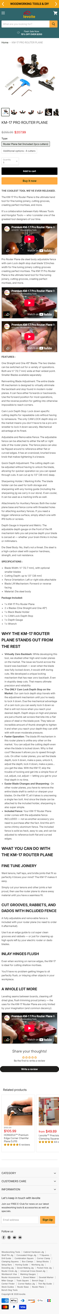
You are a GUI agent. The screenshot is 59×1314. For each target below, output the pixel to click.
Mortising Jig (37, 1264)
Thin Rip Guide (45, 1283)
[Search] (53, 24)
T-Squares (44, 1255)
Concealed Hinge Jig (26, 1255)
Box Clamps (27, 1261)
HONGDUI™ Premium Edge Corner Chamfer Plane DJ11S (16, 1138)
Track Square (22, 1280)
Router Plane (38, 1287)
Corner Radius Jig (26, 1283)
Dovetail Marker (46, 1277)
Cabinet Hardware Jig (33, 1252)
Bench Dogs (38, 1280)
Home (5, 42)
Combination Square (24, 1258)
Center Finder (8, 1283)
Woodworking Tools (11, 1252)
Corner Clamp (43, 1258)
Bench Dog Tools (10, 1290)
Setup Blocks (42, 1261)
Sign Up (48, 1219)
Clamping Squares (10, 1261)
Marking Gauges (28, 1274)
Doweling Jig (8, 1268)
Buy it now (29, 180)
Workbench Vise (9, 1274)
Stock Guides (8, 1287)
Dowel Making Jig (25, 1268)
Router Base (23, 1287)
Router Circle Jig (9, 1271)
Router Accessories (11, 1277)
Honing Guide (21, 1264)
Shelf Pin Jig (7, 1255)
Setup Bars (7, 1264)
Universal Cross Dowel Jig (32, 1271)
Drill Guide (6, 1258)
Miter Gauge (7, 1280)
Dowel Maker (29, 1277)
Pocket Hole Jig (44, 1268)
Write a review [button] (29, 1069)
